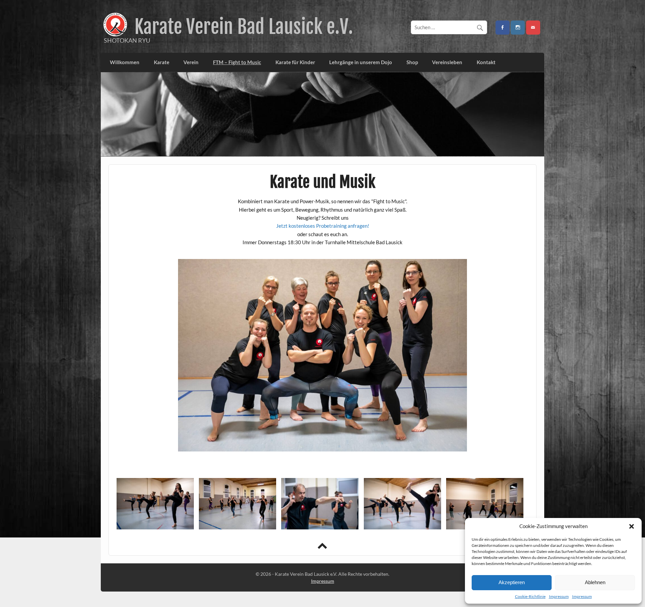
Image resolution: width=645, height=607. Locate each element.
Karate (161, 62)
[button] (631, 526)
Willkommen (124, 62)
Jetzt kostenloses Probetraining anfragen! (322, 226)
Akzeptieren (512, 582)
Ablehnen (595, 582)
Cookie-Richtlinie (530, 596)
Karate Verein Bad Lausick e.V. (243, 27)
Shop (412, 62)
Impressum (559, 596)
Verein (191, 62)
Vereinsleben (447, 62)
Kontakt (486, 62)
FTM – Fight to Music (237, 62)
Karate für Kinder (295, 62)
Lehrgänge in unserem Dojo (360, 62)
